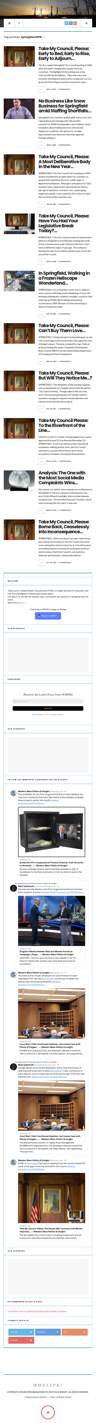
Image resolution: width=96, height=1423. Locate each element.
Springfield (65, 89)
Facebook (41, 1332)
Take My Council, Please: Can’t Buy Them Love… (63, 328)
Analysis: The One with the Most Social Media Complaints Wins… (61, 478)
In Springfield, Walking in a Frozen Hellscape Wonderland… (64, 278)
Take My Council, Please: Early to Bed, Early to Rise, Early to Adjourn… (64, 53)
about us (21, 602)
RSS (65, 1332)
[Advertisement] (48, 654)
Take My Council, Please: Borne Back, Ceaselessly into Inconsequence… (63, 527)
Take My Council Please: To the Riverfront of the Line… (63, 425)
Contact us (46, 714)
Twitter (13, 1332)
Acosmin (68, 1397)
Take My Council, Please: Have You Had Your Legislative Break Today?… (63, 223)
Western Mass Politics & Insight (48, 9)
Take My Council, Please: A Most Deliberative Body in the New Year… (64, 162)
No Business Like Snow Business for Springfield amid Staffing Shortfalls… (64, 106)
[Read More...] (42, 89)
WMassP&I (48, 1385)
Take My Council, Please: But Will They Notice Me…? (65, 375)
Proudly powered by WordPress (36, 1397)
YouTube (14, 1340)
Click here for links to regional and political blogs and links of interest (37, 1311)
